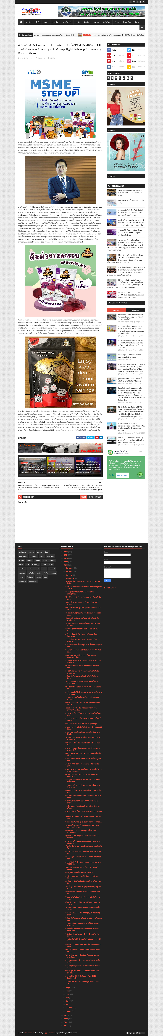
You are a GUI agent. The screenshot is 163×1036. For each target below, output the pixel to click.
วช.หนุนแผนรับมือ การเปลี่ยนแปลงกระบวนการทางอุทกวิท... (82, 738)
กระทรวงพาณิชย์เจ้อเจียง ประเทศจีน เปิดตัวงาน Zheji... (82, 733)
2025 (66, 555)
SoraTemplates (29, 1033)
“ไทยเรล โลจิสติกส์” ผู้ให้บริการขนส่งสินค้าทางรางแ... (82, 898)
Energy (47, 552)
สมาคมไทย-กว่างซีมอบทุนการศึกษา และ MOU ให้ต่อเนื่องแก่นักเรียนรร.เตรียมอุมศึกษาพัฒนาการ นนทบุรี (131, 294)
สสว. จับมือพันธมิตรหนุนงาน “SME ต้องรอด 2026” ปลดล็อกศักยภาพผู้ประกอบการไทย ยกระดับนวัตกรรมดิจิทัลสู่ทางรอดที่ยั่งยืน (88, 468)
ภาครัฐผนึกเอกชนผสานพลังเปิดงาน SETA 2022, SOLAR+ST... (82, 780)
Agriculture (22, 552)
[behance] (143, 1)
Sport (27, 565)
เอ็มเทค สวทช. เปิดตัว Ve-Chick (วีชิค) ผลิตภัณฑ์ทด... (83, 687)
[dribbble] (137, 1)
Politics (52, 560)
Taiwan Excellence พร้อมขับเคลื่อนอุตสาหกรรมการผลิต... (82, 956)
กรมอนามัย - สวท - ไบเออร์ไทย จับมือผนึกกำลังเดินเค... (82, 703)
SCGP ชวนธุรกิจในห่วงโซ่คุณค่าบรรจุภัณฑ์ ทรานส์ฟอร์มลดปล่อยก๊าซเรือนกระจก (130, 193)
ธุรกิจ (78, 22)
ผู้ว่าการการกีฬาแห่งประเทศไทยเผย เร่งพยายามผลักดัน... (82, 842)
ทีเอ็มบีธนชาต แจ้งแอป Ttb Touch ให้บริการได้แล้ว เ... (82, 935)
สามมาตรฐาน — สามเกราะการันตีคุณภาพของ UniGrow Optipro (129, 355)
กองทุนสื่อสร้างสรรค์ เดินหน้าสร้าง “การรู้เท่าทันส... (83, 791)
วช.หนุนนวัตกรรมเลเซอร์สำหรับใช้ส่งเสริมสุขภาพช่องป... (82, 924)
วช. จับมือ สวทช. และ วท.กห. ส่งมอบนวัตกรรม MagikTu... (82, 640)
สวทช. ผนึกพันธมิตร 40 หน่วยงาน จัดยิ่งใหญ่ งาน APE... (83, 759)
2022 (66, 565)
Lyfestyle (45, 560)
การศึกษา (31, 569)
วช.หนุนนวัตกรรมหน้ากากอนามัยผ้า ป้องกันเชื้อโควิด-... (82, 908)
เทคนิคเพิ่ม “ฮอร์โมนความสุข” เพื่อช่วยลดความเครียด (80, 831)
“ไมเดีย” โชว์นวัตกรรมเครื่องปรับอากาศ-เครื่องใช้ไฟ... (83, 847)
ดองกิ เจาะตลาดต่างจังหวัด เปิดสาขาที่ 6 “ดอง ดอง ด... (82, 876)
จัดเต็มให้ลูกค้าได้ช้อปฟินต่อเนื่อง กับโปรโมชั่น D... (82, 629)
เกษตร (46, 22)
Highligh (21, 560)
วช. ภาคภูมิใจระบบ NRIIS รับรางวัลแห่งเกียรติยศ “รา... (83, 857)
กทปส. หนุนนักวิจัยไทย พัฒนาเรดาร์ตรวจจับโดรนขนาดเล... (83, 693)
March (68, 1004)
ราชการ (96, 22)
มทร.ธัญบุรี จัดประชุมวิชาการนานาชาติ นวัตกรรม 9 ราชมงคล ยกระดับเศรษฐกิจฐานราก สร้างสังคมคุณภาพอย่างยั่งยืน (131, 222)
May (67, 997)
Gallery (42, 556)
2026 (66, 551)
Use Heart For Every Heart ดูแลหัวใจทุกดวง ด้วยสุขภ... (82, 608)
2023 (66, 561)
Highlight (50, 35)
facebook (98, 497)
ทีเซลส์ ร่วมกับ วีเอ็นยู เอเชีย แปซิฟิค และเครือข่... (83, 821)
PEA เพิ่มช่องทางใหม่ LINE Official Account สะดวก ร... (83, 812)
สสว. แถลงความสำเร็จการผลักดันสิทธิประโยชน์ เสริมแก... (83, 719)
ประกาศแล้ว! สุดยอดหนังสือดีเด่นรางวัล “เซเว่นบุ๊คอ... (83, 650)
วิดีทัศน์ (38, 577)
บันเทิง (86, 22)
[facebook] (130, 1)
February (69, 1007)
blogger (83, 497)
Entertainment (23, 556)
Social (21, 565)
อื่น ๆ (137, 22)
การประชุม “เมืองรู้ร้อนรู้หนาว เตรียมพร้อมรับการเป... (83, 714)
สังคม (116, 22)
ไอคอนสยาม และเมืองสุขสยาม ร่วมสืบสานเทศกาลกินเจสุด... (81, 708)
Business (31, 552)
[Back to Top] (143, 1033)
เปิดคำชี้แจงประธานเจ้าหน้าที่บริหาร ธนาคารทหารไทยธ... (82, 929)
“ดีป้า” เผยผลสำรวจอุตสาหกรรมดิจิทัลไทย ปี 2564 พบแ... (81, 682)
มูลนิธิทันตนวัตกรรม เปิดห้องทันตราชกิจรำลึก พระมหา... (82, 671)
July (67, 990)
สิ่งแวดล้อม (127, 22)
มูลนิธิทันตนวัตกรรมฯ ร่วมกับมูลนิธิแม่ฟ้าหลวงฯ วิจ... (82, 982)
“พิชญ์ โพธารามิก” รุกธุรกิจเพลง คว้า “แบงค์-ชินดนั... (83, 598)
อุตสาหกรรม (33, 581)
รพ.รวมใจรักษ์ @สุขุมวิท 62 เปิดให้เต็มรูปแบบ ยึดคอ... (83, 613)
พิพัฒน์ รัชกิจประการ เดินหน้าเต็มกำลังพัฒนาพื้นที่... (82, 677)
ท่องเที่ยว (55, 22)
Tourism (44, 565)
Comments (135, 310)
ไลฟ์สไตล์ (106, 22)
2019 (66, 1022)
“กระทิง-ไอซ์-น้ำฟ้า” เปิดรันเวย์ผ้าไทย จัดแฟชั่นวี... (82, 743)
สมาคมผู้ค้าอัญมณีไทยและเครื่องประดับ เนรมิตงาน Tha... (82, 966)
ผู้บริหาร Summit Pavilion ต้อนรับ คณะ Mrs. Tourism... (81, 635)
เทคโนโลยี (67, 22)
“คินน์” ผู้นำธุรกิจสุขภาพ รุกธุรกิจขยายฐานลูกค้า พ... (83, 887)
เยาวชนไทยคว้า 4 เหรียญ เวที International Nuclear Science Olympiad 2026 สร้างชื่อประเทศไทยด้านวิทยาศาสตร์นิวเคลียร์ (131, 427)
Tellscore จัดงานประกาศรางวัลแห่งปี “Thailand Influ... (82, 582)
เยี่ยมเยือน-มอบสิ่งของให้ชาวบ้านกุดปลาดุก (81, 723)
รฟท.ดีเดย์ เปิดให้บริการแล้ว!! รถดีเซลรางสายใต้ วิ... (83, 940)
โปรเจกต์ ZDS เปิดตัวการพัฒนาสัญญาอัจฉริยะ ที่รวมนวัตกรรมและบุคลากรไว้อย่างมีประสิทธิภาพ (131, 232)
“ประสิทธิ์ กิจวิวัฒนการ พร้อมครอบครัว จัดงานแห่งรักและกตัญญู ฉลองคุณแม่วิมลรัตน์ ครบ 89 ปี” (33, 469)
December (70, 568)
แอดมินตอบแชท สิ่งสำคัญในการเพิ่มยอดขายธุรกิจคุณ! (83, 645)
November (70, 571)
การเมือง (29, 22)
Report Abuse (110, 587)
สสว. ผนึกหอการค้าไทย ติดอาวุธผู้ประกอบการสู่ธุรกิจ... (82, 913)
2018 (66, 1025)
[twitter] (134, 1)
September (70, 578)
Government (50, 556)
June (68, 994)
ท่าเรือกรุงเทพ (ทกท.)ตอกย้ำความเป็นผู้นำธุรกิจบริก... (82, 807)
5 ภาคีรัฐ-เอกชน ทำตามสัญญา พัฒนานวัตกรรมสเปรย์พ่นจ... (83, 661)
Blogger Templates (49, 1033)
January (69, 1011)
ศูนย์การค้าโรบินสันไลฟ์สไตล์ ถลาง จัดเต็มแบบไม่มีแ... (83, 728)
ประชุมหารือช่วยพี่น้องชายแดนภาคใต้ (79, 872)
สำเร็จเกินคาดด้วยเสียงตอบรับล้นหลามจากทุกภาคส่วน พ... (83, 587)
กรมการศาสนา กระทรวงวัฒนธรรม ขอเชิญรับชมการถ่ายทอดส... (83, 770)
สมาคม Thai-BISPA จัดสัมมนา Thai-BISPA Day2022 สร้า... (80, 977)
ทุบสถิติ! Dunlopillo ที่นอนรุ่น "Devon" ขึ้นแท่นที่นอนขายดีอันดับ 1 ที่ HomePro (130, 379)
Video (51, 565)
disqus (91, 497)
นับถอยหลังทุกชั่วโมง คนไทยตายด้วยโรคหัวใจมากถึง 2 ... (82, 619)
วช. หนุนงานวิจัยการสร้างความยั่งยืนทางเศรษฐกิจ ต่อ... (80, 592)
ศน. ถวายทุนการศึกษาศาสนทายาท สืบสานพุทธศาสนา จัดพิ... (82, 749)
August (69, 987)
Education (39, 552)
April (68, 1001)
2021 (66, 1015)
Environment (33, 556)
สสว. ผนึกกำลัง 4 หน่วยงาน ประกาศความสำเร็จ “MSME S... (83, 863)
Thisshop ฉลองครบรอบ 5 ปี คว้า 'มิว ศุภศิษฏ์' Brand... (81, 868)
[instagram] (140, 1)
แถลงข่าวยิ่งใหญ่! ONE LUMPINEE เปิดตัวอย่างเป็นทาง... (83, 852)
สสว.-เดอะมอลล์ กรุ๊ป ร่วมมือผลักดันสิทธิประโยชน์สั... (82, 961)
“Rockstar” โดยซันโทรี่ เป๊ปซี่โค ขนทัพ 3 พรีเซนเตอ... (83, 817)
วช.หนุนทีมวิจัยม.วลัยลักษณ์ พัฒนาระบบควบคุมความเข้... (82, 624)
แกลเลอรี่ (52, 569)
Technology (35, 565)
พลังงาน (53, 573)
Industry (37, 560)
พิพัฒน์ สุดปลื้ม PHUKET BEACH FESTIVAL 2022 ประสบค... (82, 971)
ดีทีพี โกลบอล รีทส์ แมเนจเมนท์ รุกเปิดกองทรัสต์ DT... (82, 892)
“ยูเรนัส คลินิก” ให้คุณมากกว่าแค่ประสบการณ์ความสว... (82, 836)
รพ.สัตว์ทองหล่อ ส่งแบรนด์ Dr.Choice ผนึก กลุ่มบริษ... (82, 666)
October (69, 575)
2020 (66, 1018)
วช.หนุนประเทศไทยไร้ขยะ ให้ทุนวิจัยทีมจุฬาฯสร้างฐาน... (82, 698)
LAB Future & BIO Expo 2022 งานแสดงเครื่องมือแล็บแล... (83, 754)
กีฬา (38, 22)
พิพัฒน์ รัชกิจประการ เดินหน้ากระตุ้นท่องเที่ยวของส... (83, 919)
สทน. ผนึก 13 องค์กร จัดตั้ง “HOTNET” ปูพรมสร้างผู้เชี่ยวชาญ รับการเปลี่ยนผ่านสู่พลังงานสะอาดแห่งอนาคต (131, 439)
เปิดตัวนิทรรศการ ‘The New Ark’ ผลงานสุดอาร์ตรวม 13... (82, 903)
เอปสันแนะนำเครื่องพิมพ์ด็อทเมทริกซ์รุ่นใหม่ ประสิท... (83, 882)
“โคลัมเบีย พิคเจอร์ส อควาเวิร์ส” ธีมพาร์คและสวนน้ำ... (82, 801)
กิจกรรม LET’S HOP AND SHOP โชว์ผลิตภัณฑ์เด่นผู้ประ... (83, 945)
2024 (66, 558)
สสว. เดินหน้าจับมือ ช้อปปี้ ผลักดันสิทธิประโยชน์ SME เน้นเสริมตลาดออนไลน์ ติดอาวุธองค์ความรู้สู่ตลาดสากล (130, 212)
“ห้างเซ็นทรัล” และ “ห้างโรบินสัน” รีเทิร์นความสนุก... (82, 950)
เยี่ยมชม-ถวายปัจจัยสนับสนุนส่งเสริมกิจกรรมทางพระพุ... (83, 796)
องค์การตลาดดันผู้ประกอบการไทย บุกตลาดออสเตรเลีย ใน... (81, 656)
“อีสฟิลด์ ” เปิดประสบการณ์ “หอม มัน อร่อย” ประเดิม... (81, 603)
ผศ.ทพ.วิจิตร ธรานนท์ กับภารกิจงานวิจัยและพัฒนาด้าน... (81, 775)
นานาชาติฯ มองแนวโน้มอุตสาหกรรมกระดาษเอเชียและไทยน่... (82, 826)
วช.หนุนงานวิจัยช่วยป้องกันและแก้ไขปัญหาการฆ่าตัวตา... (82, 786)
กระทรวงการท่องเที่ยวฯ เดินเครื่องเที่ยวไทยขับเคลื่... (82, 764)
